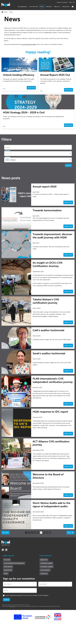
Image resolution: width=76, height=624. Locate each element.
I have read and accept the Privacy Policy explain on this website (27, 595)
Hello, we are (8, 556)
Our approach (22, 6)
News (42, 6)
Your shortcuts (45, 556)
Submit (68, 165)
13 (50, 532)
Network (49, 6)
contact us (44, 573)
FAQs (6, 573)
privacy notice (12, 606)
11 (44, 532)
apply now (44, 559)
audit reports (8, 566)
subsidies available (46, 563)
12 (47, 532)
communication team (28, 44)
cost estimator (45, 570)
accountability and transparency (14, 563)
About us (57, 6)
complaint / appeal (47, 566)
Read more (68, 202)
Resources (65, 6)
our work (7, 559)
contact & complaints (62, 2)
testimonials (8, 570)
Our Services (33, 6)
